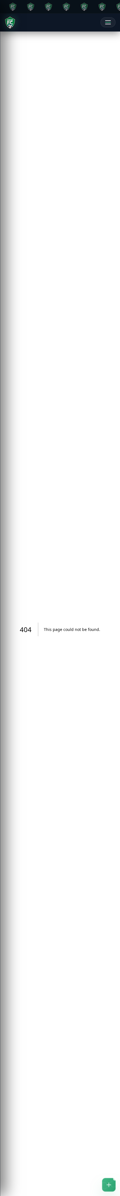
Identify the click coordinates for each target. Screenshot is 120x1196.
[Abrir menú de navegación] (108, 22)
